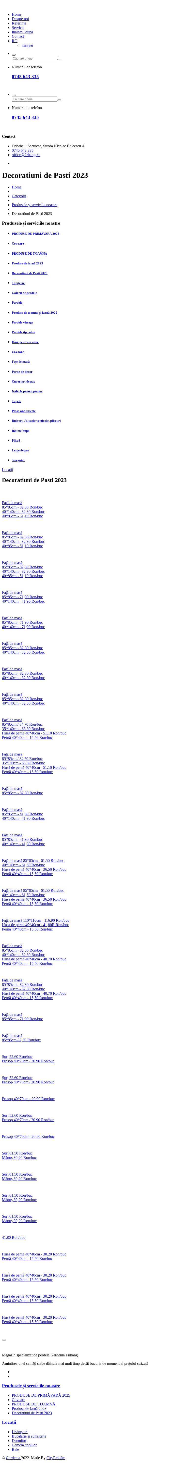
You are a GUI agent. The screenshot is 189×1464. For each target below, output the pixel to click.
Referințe (19, 23)
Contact (18, 36)
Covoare (18, 243)
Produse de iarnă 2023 (27, 263)
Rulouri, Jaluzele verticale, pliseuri (36, 420)
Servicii (18, 27)
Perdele (17, 302)
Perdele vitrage (22, 322)
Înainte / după (22, 32)
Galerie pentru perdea (27, 391)
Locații (7, 470)
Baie (15, 1449)
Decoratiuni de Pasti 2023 (29, 273)
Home (16, 14)
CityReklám (56, 1458)
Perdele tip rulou (23, 332)
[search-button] (14, 55)
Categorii (19, 196)
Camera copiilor (24, 1445)
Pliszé (16, 440)
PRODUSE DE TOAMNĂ (29, 253)
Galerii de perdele (24, 293)
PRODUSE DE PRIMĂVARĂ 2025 (35, 234)
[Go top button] (4, 1339)
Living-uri (20, 1432)
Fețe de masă (21, 361)
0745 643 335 (25, 76)
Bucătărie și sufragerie (29, 1436)
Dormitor (19, 1441)
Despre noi (20, 19)
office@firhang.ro (26, 155)
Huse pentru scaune (25, 342)
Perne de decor (22, 371)
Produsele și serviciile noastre (34, 205)
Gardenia (13, 1458)
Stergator (18, 460)
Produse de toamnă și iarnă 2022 (34, 312)
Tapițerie (18, 283)
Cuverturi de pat (23, 381)
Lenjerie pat (20, 450)
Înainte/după (21, 431)
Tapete (16, 401)
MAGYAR (27, 45)
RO (14, 41)
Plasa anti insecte (24, 411)
